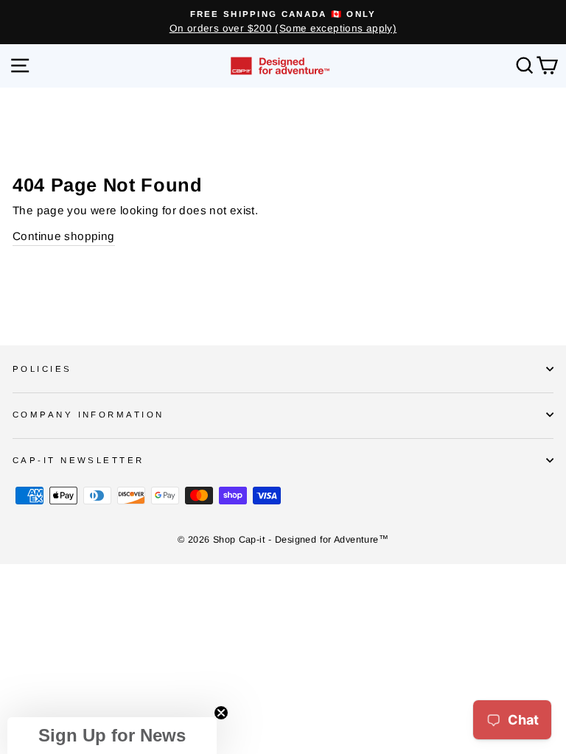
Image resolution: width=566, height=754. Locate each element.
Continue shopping (64, 236)
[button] (112, 735)
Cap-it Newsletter (78, 460)
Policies (42, 368)
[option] (283, 22)
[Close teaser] (221, 712)
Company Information (88, 414)
